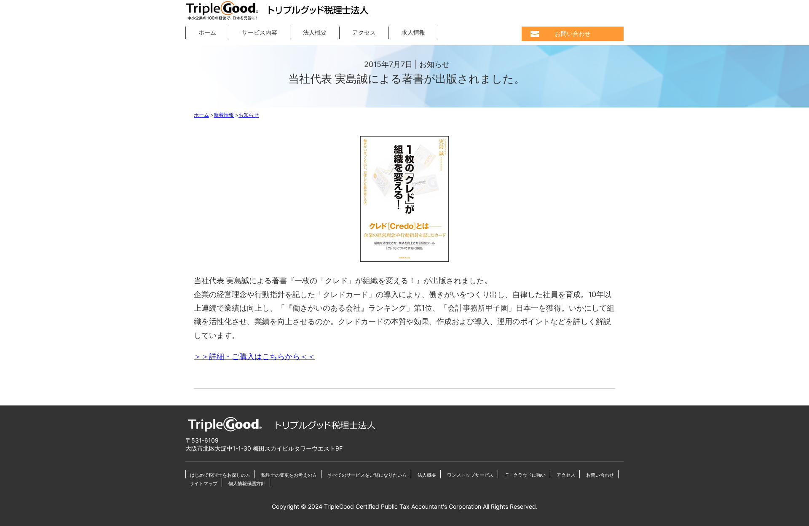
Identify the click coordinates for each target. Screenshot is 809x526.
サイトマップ (203, 483)
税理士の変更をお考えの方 (289, 475)
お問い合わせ (572, 34)
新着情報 (224, 115)
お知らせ (248, 115)
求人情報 (413, 32)
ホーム (207, 32)
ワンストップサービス (470, 475)
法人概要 (315, 32)
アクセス (364, 32)
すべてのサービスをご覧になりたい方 (367, 475)
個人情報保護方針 (246, 483)
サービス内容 (259, 32)
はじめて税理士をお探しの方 (220, 475)
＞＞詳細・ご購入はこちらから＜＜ (254, 356)
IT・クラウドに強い (525, 475)
